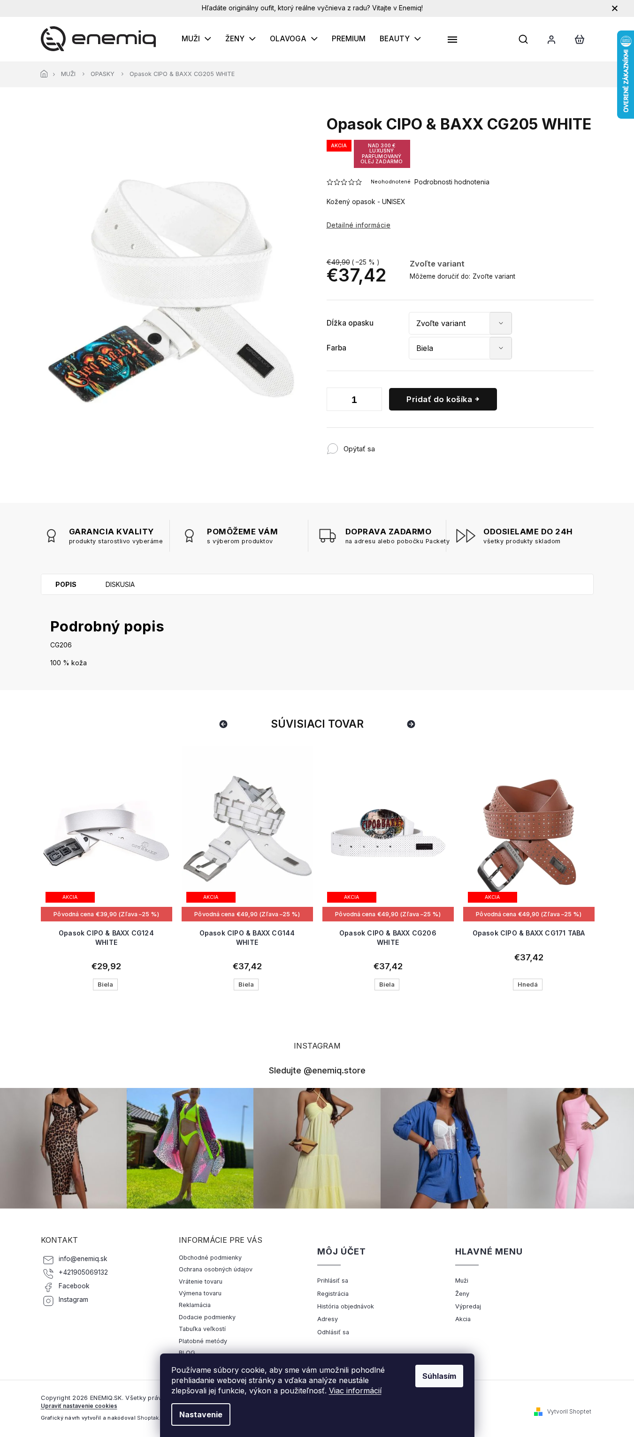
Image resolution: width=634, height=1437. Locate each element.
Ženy (462, 1293)
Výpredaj (468, 1306)
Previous (225, 724)
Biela (105, 984)
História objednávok (345, 1306)
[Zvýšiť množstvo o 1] (372, 401)
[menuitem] (196, 39)
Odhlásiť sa (333, 1332)
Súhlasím (439, 1376)
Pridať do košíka (439, 399)
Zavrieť (436, 444)
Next (412, 724)
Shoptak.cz (151, 1417)
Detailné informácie (359, 225)
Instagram (73, 1299)
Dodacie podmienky (207, 1317)
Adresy (327, 1319)
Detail (106, 884)
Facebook (74, 1286)
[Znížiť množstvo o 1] (336, 401)
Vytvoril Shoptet (569, 1411)
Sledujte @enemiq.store (317, 1070)
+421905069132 (83, 1272)
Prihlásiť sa (332, 1280)
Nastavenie (200, 1414)
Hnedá (528, 984)
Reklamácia (195, 1304)
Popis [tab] (65, 584)
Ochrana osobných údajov (215, 1269)
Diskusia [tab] (120, 584)
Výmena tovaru (200, 1293)
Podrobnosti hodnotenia (451, 182)
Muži (461, 1280)
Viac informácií (355, 1390)
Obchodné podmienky (210, 1257)
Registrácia (333, 1293)
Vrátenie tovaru (200, 1281)
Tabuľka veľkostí (202, 1328)
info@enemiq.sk (83, 1258)
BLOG (187, 1352)
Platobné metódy (203, 1341)
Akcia (463, 1319)
